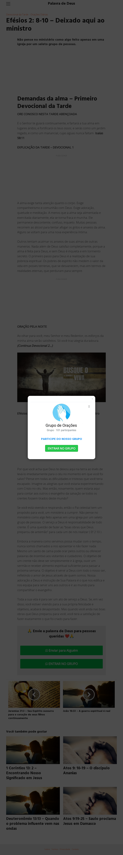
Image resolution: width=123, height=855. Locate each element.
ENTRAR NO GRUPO (61, 448)
